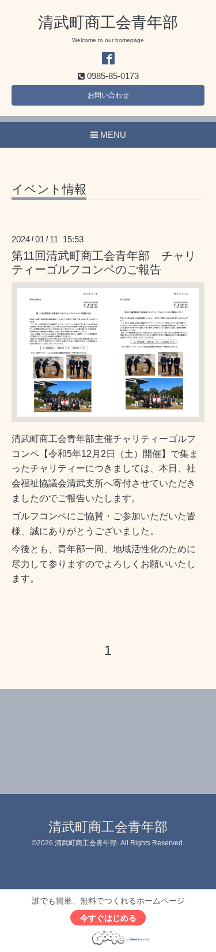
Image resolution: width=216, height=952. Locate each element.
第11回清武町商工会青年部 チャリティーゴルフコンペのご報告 (104, 262)
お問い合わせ (108, 95)
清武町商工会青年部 (108, 22)
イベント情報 (49, 189)
